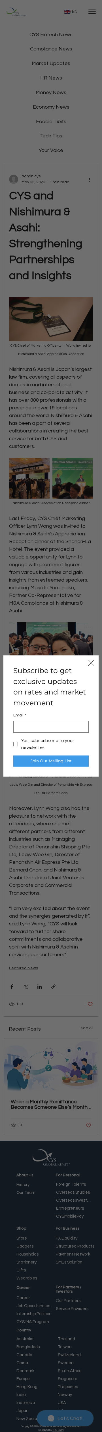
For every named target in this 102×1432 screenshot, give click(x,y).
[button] (91, 663)
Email (19, 715)
